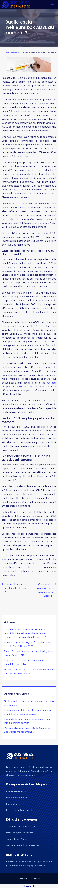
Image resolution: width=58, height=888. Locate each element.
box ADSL (24, 207)
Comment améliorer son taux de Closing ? (15, 588)
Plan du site (29, 886)
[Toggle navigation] (52, 4)
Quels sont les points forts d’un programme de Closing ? (45, 590)
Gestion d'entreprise (12, 53)
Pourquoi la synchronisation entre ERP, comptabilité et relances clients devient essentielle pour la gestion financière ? (25, 633)
